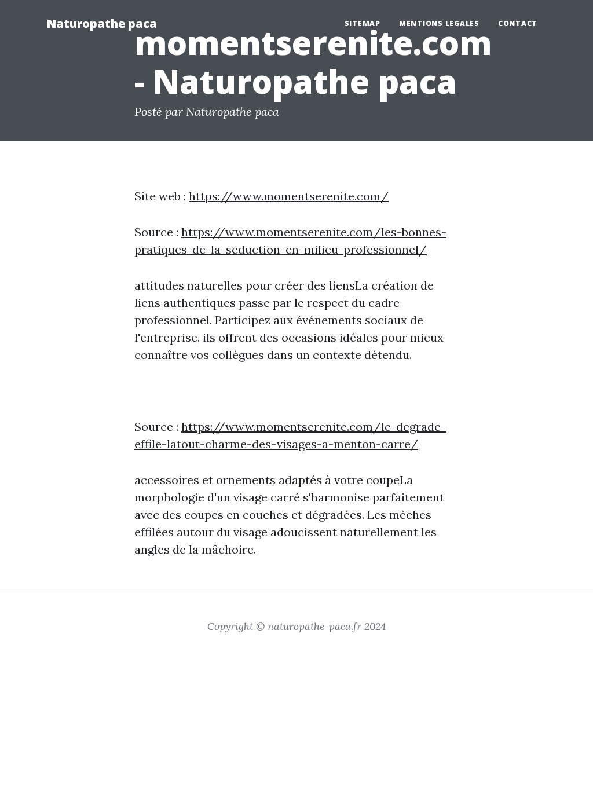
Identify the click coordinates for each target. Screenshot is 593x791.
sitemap (362, 23)
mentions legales (439, 23)
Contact (517, 23)
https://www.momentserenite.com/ (289, 196)
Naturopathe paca (101, 23)
